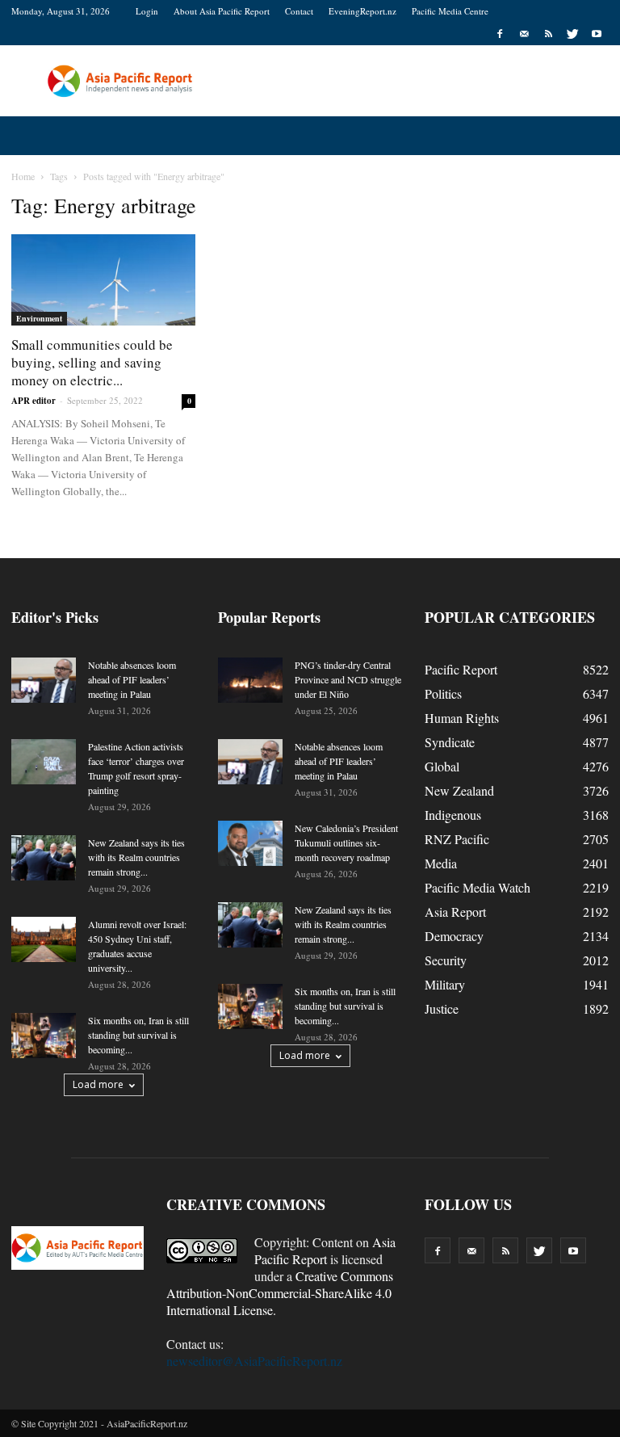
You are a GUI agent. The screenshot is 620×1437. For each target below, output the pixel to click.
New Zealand (459, 790)
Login (147, 11)
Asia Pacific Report (325, 1250)
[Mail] (524, 34)
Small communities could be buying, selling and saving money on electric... (92, 362)
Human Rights (462, 717)
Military (445, 984)
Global (442, 766)
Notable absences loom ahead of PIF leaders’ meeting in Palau (132, 679)
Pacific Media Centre (450, 11)
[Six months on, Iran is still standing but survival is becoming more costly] (43, 1035)
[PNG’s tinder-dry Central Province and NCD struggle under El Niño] (250, 680)
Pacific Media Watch (477, 887)
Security (446, 960)
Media (441, 863)
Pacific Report (461, 669)
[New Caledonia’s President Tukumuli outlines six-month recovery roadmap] (250, 843)
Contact (299, 11)
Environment (39, 318)
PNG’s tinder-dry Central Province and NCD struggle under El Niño (348, 679)
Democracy (454, 935)
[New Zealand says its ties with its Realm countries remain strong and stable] (43, 857)
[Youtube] (596, 34)
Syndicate (450, 741)
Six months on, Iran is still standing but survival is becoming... (138, 1035)
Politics (443, 693)
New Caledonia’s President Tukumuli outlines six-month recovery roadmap (346, 842)
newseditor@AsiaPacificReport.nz (254, 1360)
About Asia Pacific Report (222, 11)
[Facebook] (500, 34)
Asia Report (455, 911)
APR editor (33, 400)
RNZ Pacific (457, 838)
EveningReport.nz (362, 11)
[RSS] (548, 34)
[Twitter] (572, 34)
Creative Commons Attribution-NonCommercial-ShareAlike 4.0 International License (279, 1292)
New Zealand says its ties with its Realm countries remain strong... (136, 857)
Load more (98, 1084)
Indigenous (453, 814)
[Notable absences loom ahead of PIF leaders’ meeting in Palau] (43, 680)
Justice (442, 1008)
